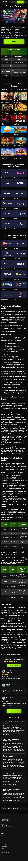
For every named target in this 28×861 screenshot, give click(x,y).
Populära (3, 89)
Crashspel (18, 89)
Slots (24, 89)
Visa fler (14, 711)
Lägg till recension (14, 665)
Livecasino (10, 89)
